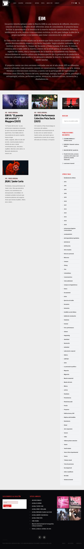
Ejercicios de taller (69, 300)
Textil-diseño (67, 448)
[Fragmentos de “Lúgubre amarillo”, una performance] (63, 514)
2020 (65, 201)
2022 (65, 209)
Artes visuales (67, 250)
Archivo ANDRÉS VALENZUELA (40, 515)
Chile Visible (35, 521)
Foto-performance (69, 327)
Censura (66, 261)
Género (66, 331)
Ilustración (67, 343)
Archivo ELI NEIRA (37, 503)
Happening (67, 335)
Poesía (66, 405)
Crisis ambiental (68, 281)
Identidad (66, 339)
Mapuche (66, 370)
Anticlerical (67, 242)
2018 (65, 193)
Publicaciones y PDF (69, 413)
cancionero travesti (69, 163)
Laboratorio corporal (69, 351)
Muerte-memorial (13, 112)
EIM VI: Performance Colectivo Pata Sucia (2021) (44, 118)
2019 (6, 178)
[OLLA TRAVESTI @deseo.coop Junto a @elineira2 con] (75, 502)
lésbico (66, 355)
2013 (65, 185)
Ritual (65, 425)
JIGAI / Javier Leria (14, 181)
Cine (65, 269)
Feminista (66, 320)
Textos (66, 456)
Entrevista (66, 308)
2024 (65, 217)
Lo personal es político (70, 366)
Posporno (66, 409)
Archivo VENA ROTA (37, 518)
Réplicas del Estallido (69, 417)
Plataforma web (68, 401)
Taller (65, 436)
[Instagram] (74, 3)
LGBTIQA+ (66, 359)
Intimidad (66, 347)
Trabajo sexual (68, 460)
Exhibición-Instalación (70, 316)
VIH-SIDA (66, 475)
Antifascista (67, 246)
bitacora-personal (69, 253)
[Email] (76, 3)
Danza (65, 288)
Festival (66, 324)
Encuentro (66, 304)
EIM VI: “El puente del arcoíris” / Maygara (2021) (14, 118)
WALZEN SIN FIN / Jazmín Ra (71, 150)
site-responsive (68, 429)
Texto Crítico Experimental (71, 452)
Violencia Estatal (68, 479)
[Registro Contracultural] (6, 3)
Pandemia (66, 394)
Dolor (65, 296)
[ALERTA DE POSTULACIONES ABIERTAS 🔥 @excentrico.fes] (63, 502)
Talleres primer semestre (70, 440)
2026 (65, 224)
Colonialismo (67, 273)
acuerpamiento (68, 234)
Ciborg (65, 265)
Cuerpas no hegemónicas (70, 285)
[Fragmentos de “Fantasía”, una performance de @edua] (75, 514)
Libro (65, 363)
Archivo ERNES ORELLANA (39, 509)
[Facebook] (72, 3)
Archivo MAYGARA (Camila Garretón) (42, 512)
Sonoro (66, 433)
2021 (6, 112)
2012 (65, 181)
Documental (67, 292)
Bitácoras (66, 257)
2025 (65, 220)
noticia (66, 390)
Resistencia (67, 421)
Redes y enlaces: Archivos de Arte (41, 529)
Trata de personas (69, 464)
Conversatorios (68, 277)
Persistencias (67, 398)
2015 (65, 189)
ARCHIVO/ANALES (37, 500)
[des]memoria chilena (70, 178)
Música (66, 386)
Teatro (65, 444)
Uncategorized (68, 468)
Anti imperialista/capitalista (71, 238)
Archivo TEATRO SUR (37, 506)
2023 (65, 213)
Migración (66, 374)
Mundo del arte (68, 382)
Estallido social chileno (70, 312)
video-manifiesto (68, 472)
